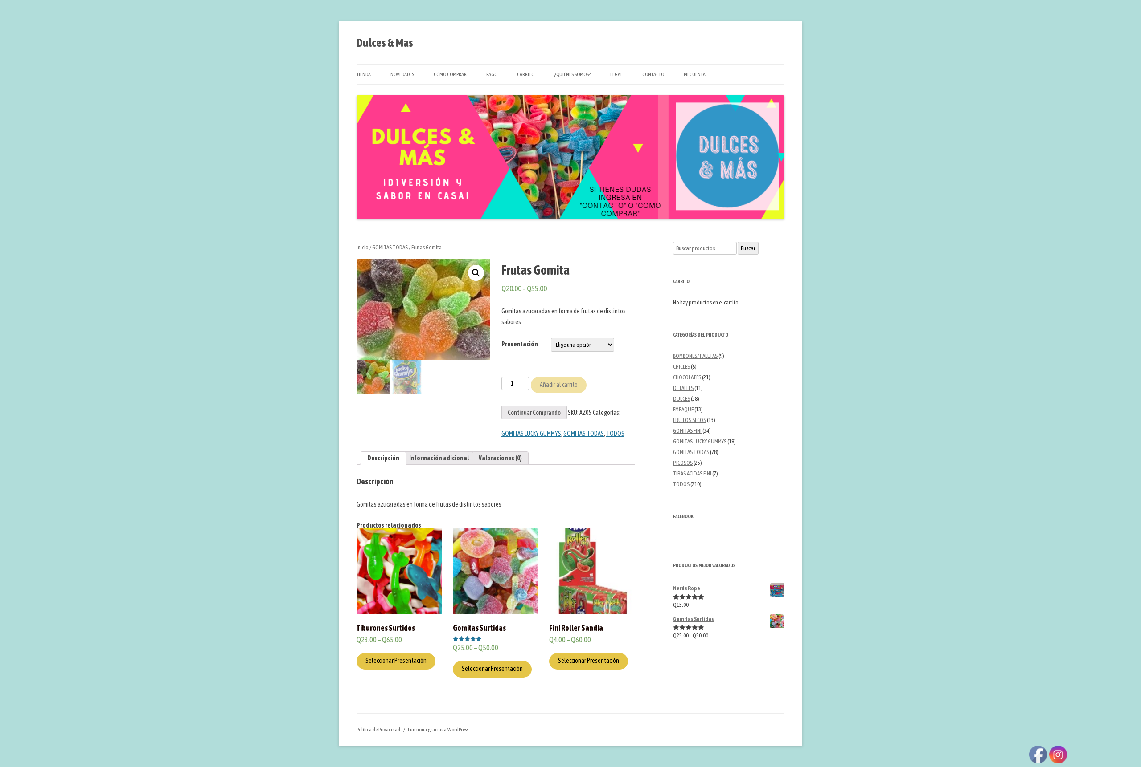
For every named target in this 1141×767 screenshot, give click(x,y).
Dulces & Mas (385, 42)
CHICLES (681, 366)
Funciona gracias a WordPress (438, 729)
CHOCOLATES (687, 377)
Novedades (402, 74)
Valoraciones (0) (500, 458)
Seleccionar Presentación (396, 660)
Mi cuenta (695, 74)
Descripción (383, 458)
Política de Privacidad (378, 729)
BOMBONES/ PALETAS (695, 356)
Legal (616, 74)
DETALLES (683, 388)
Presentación (519, 344)
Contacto (653, 74)
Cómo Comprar (450, 74)
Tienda (364, 74)
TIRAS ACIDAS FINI (692, 473)
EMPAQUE (683, 409)
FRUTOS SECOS (689, 420)
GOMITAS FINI (687, 430)
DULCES (681, 398)
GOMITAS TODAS (390, 247)
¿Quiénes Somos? (572, 74)
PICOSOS (683, 462)
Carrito (525, 74)
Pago (491, 74)
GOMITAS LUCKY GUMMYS (531, 433)
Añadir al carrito (559, 384)
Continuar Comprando (534, 412)
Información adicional (439, 458)
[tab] (383, 458)
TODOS (615, 433)
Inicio (363, 247)
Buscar (748, 248)
